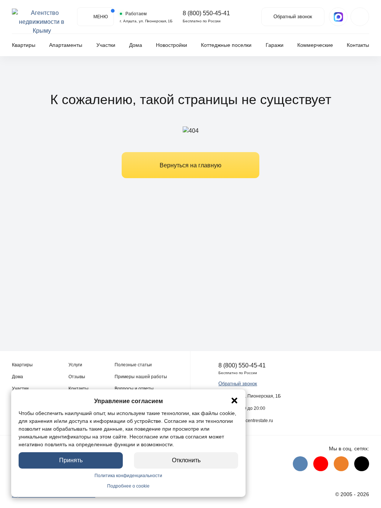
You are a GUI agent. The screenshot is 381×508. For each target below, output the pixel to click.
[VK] (300, 463)
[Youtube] (320, 463)
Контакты (358, 45)
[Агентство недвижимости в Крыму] (41, 17)
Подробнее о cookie (128, 486)
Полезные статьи (133, 364)
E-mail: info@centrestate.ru (245, 420)
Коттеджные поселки (226, 45)
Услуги (75, 364)
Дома (135, 45)
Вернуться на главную (190, 165)
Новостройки (171, 45)
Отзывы (76, 376)
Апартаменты (65, 45)
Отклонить (186, 460)
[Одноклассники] (341, 463)
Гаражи (275, 45)
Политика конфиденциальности (128, 475)
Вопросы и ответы (134, 388)
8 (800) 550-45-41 (206, 13)
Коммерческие (315, 45)
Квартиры (23, 45)
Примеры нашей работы (141, 376)
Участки (105, 45)
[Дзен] (361, 463)
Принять (71, 460)
